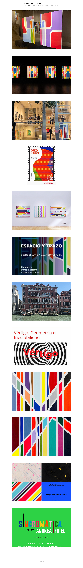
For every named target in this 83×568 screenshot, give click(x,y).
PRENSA (51, 5)
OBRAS (25, 5)
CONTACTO (56, 5)
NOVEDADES (47, 5)
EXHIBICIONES (30, 5)
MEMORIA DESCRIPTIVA (37, 5)
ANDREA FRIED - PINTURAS (32, 3)
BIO (42, 5)
